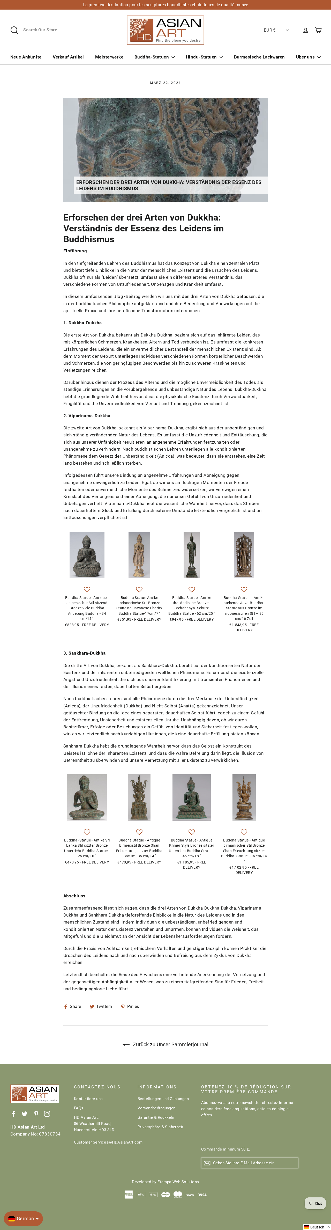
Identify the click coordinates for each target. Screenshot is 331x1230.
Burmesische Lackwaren (259, 57)
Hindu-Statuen (201, 57)
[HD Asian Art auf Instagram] (47, 1113)
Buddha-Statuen (151, 57)
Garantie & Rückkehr (156, 1117)
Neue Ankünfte (26, 57)
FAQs (79, 1108)
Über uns (305, 57)
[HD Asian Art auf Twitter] (24, 1113)
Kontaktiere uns (88, 1098)
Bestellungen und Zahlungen (163, 1098)
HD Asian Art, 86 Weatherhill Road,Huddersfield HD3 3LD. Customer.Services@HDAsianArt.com (102, 1130)
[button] (87, 590)
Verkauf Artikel (68, 57)
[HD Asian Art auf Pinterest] (36, 1113)
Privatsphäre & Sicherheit (161, 1127)
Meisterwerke (109, 57)
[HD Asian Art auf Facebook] (13, 1113)
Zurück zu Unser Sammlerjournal (170, 1044)
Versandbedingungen (157, 1108)
